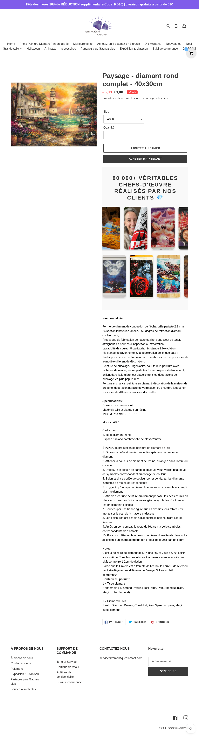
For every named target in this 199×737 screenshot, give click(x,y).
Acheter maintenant (145, 158)
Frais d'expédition (113, 98)
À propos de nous (22, 658)
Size (106, 111)
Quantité (108, 127)
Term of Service (67, 661)
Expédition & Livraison (25, 674)
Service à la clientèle (24, 689)
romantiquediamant (178, 728)
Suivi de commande (69, 682)
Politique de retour (68, 667)
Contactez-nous (21, 663)
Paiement (17, 668)
